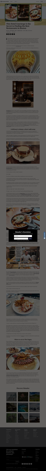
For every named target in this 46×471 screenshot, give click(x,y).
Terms (24, 240)
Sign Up (30, 238)
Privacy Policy (27, 240)
